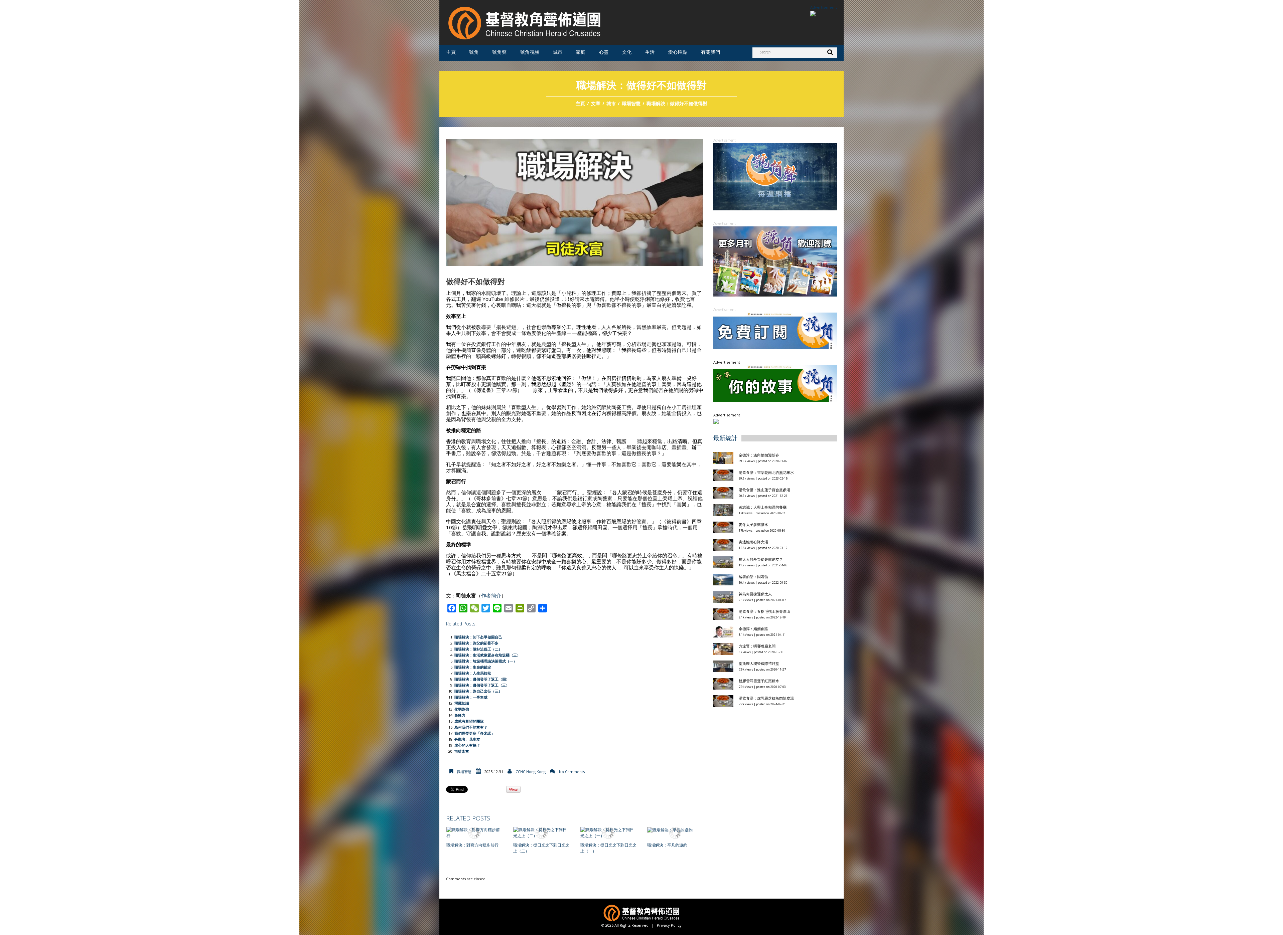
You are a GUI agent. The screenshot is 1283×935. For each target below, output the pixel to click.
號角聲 (499, 52)
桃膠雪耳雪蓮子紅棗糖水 (759, 680)
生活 (650, 52)
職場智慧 (631, 103)
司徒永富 (461, 751)
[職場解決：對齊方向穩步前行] (474, 833)
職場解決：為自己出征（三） (478, 691)
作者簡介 (491, 595)
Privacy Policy (669, 925)
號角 (474, 52)
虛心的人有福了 (467, 745)
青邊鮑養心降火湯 (753, 541)
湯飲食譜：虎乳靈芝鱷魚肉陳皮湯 (766, 698)
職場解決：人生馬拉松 (472, 673)
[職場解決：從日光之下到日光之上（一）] (608, 833)
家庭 (581, 52)
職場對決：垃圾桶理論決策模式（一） (485, 661)
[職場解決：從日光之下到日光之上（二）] (541, 833)
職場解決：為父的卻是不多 (476, 642)
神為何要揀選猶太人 (755, 593)
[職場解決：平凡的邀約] (675, 830)
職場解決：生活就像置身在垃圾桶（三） (487, 655)
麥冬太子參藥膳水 (753, 524)
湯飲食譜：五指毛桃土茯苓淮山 (764, 611)
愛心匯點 (678, 52)
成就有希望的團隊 (469, 721)
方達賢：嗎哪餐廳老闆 (757, 645)
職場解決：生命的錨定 (472, 667)
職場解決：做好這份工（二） (478, 648)
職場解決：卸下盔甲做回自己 (478, 636)
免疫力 (459, 715)
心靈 (604, 52)
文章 (595, 103)
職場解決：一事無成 (470, 697)
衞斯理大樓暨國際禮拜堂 (759, 663)
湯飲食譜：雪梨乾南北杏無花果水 (766, 472)
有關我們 (710, 52)
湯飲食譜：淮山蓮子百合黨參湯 (764, 489)
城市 (558, 52)
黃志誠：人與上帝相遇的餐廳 (763, 507)
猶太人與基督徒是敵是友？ (761, 559)
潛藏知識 (461, 703)
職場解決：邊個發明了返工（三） (482, 685)
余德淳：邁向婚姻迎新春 (759, 454)
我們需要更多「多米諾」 (474, 733)
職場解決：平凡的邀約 (667, 845)
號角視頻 (530, 52)
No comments (572, 771)
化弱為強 (461, 709)
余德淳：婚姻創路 (753, 628)
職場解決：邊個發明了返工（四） (482, 679)
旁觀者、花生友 (467, 739)
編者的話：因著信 (753, 576)
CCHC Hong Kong (531, 771)
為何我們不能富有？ (470, 727)
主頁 (451, 52)
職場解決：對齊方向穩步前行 (472, 845)
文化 (627, 52)
